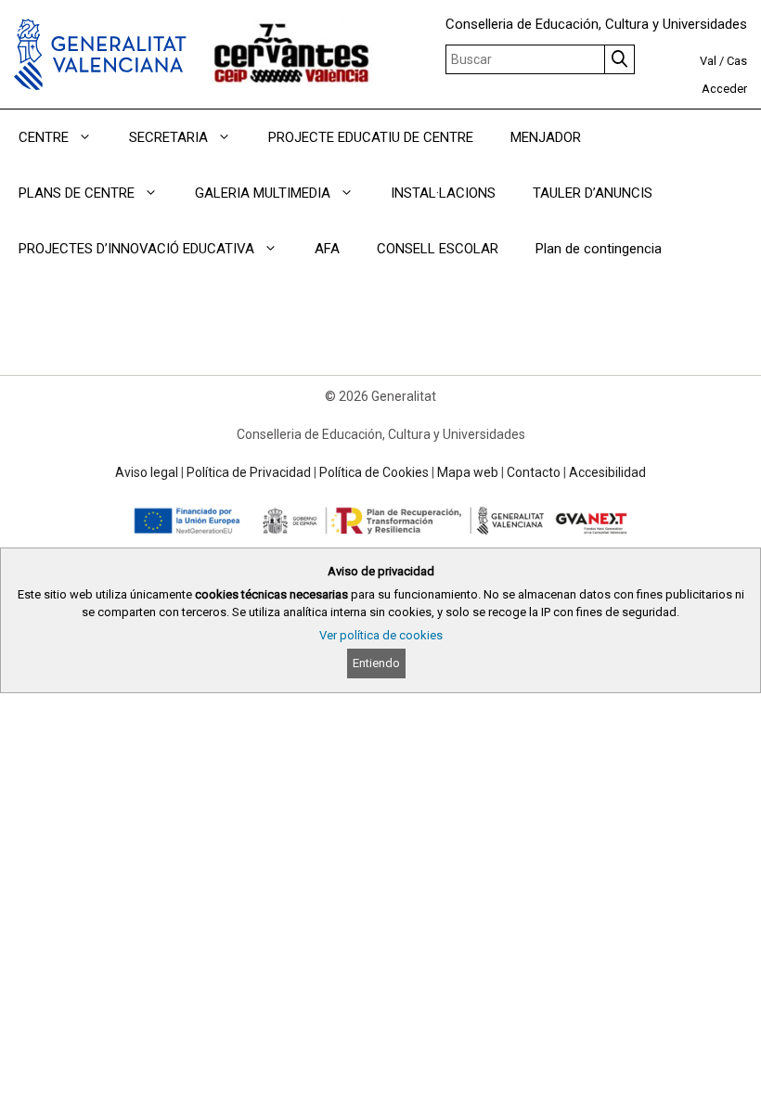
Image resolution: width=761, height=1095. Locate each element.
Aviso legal (146, 472)
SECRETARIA (168, 137)
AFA (327, 248)
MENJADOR (545, 137)
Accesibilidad (607, 472)
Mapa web (467, 472)
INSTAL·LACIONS (443, 193)
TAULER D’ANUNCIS (592, 193)
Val (708, 61)
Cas (737, 61)
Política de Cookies (374, 472)
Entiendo (376, 663)
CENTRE (44, 137)
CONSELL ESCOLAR (437, 248)
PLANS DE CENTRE (77, 193)
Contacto (534, 472)
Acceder (724, 89)
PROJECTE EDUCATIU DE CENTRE (370, 137)
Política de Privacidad (249, 472)
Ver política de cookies (381, 635)
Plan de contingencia (598, 248)
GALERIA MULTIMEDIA (262, 193)
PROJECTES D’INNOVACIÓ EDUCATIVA (136, 248)
